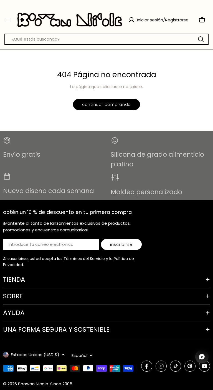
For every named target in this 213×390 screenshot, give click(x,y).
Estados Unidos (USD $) (35, 355)
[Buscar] (200, 39)
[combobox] (106, 39)
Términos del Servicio (84, 258)
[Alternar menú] (7, 20)
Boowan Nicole (33, 384)
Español (79, 355)
